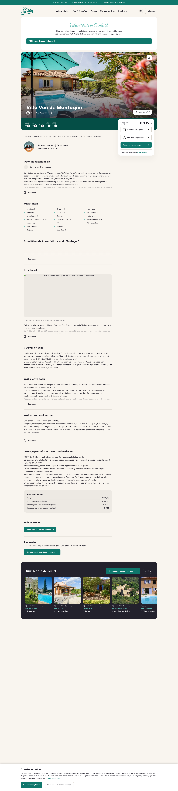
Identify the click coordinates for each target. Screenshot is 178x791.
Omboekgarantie (142, 152)
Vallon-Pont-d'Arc (77, 136)
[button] (68, 295)
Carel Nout (62, 145)
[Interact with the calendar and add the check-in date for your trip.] (124, 129)
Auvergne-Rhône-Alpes (53, 136)
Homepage (27, 136)
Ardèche (66, 136)
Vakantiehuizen (38, 136)
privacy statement (53, 778)
